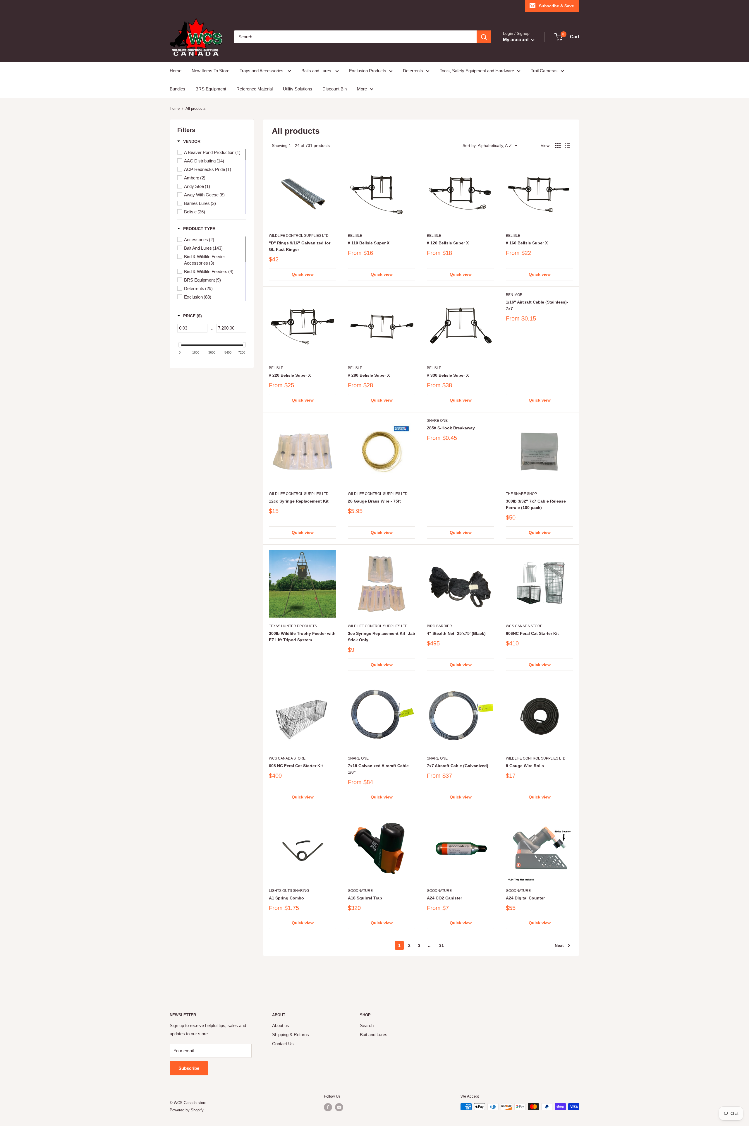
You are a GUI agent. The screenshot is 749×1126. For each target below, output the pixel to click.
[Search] (484, 36)
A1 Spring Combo (286, 898)
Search (367, 1025)
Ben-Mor (514, 295)
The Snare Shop (521, 494)
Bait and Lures (373, 1034)
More (362, 88)
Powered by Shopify (187, 1110)
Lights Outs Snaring (289, 891)
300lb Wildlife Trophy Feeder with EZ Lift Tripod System (302, 636)
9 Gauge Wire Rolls (525, 765)
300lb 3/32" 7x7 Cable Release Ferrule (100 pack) (536, 504)
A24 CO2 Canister (444, 898)
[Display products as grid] (558, 145)
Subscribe (188, 1068)
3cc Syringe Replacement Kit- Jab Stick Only (381, 636)
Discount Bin (334, 88)
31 (441, 945)
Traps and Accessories (262, 70)
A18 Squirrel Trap (365, 898)
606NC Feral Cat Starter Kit (532, 633)
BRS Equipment (210, 88)
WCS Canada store (524, 626)
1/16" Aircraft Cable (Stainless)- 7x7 (537, 305)
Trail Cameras (544, 70)
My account (516, 39)
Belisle (355, 236)
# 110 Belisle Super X (368, 243)
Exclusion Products (367, 70)
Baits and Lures (316, 70)
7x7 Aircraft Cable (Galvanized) (457, 765)
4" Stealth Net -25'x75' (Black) (456, 633)
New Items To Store (210, 70)
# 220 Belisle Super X (290, 375)
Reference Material (254, 88)
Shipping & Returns (290, 1034)
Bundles (177, 88)
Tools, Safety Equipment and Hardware (477, 70)
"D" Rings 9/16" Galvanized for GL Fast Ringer (299, 246)
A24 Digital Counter (525, 898)
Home (175, 70)
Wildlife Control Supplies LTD (299, 236)
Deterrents (413, 70)
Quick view (303, 274)
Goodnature (360, 891)
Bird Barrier (439, 626)
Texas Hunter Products (293, 626)
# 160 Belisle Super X (527, 243)
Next (559, 945)
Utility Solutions (297, 88)
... (430, 945)
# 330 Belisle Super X (448, 375)
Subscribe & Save (556, 6)
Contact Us (283, 1043)
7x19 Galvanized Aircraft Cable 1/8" (378, 768)
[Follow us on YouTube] (339, 1107)
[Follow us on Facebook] (328, 1107)
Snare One (437, 421)
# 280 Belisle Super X (369, 375)
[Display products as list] (567, 145)
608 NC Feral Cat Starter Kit (296, 765)
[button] (188, 141)
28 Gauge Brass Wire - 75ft (374, 501)
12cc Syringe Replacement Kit (299, 501)
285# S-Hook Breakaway (451, 428)
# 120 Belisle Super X (448, 243)
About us (280, 1025)
